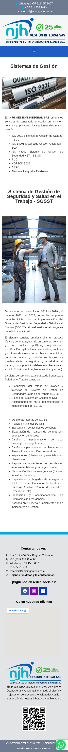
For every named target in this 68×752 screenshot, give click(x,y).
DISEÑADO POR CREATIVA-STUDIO (34, 748)
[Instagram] (34, 591)
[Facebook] (25, 591)
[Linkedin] (43, 591)
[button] (34, 50)
